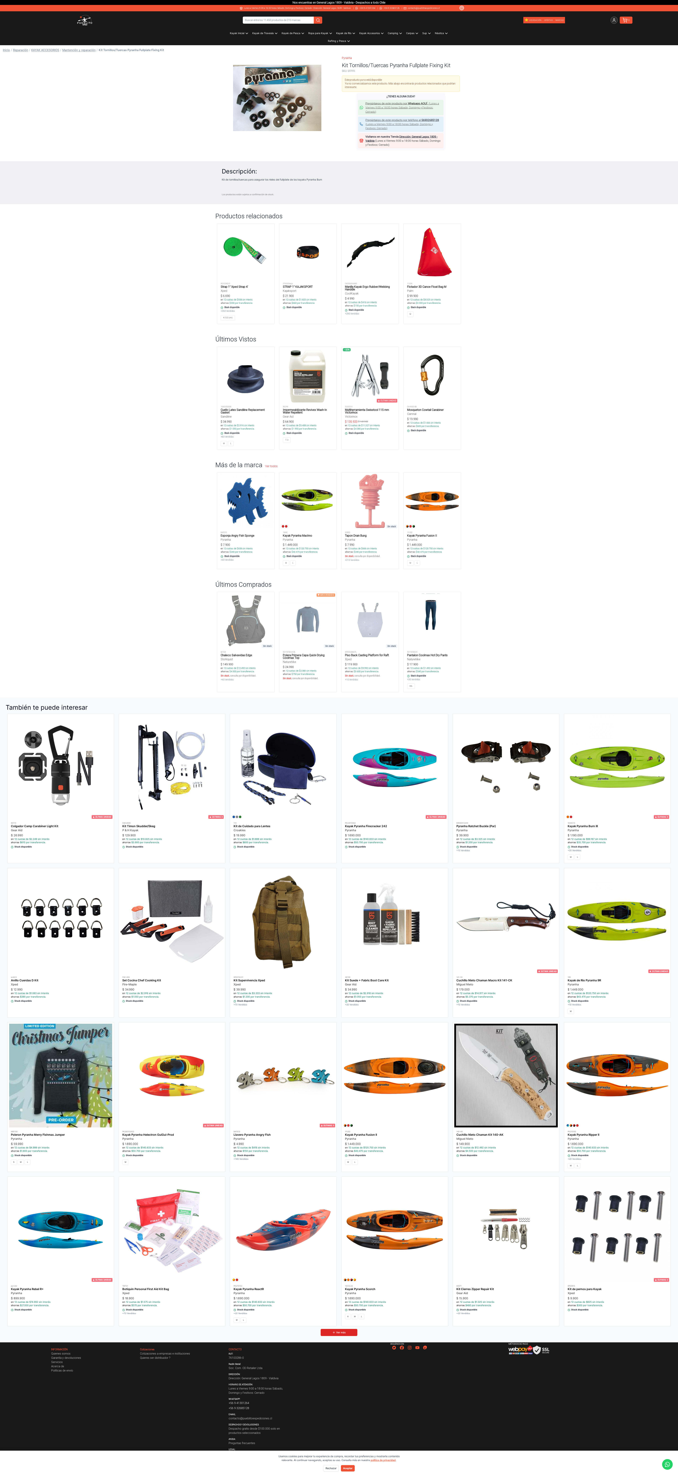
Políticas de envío (62, 1370)
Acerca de (57, 1366)
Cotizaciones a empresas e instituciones (165, 1353)
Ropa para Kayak (318, 33)
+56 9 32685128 (392, 8)
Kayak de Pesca (291, 33)
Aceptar (348, 1468)
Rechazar (331, 1468)
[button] (277, 98)
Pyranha (347, 58)
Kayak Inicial (237, 33)
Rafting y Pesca (337, 40)
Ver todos (271, 466)
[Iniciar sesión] (614, 20)
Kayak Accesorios (369, 33)
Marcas (559, 20)
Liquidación (535, 20)
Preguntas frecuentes (242, 1443)
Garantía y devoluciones (66, 1357)
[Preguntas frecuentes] (461, 8)
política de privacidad (383, 1460)
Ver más (341, 1332)
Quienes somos (60, 1353)
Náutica (439, 33)
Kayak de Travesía (263, 33)
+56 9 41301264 (367, 8)
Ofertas (548, 20)
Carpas (410, 33)
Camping (393, 33)
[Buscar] (318, 20)
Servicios (57, 1362)
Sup (424, 33)
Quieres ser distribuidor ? (155, 1357)
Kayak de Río (343, 33)
